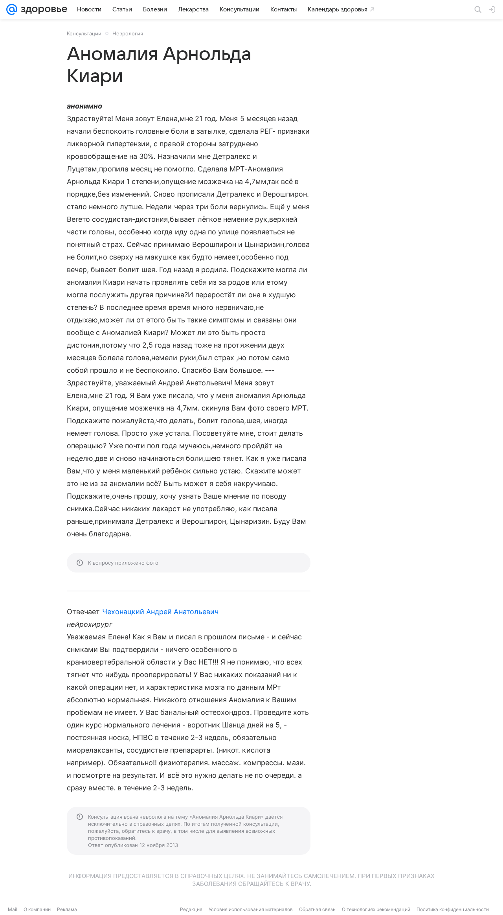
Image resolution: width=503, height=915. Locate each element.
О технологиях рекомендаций (376, 909)
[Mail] (11, 9)
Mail (12, 909)
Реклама (67, 909)
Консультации (84, 33)
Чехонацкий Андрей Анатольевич (160, 612)
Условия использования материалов (251, 909)
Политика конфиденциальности (453, 909)
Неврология (127, 33)
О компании (37, 909)
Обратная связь (317, 909)
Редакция (191, 909)
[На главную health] (42, 9)
